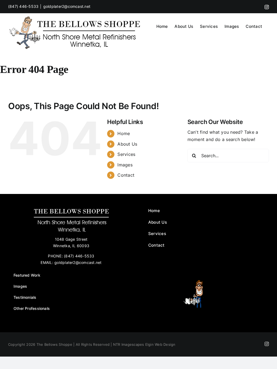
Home (123, 133)
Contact (125, 175)
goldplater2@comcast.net (67, 6)
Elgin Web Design (160, 344)
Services (126, 154)
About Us (127, 144)
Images (124, 164)
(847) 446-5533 (23, 6)
